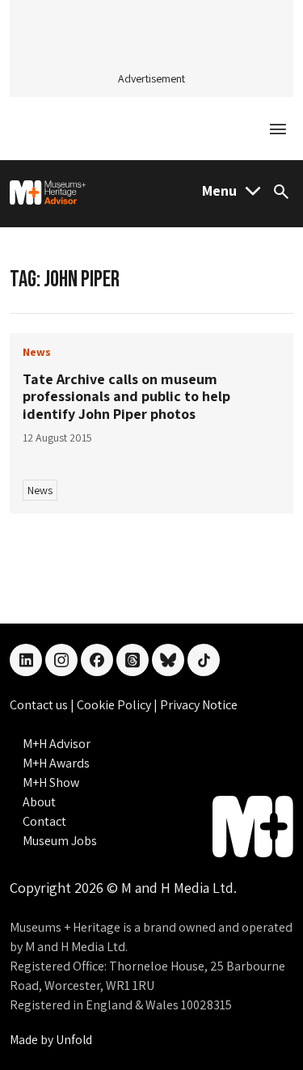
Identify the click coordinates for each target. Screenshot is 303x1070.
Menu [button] (219, 190)
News (40, 490)
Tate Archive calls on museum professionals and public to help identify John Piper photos (126, 396)
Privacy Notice (199, 704)
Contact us (40, 704)
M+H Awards (56, 763)
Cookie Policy (115, 704)
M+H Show (51, 782)
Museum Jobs (60, 840)
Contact (44, 821)
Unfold (74, 1039)
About (39, 801)
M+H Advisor (56, 743)
